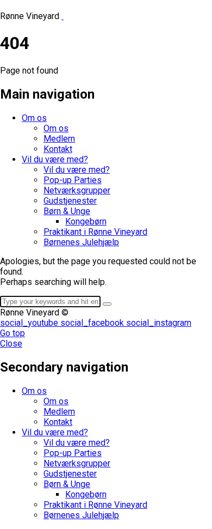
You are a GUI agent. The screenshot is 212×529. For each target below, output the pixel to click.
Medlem (59, 138)
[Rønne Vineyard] (136, 16)
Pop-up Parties (72, 180)
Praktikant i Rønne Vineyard (95, 232)
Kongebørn (86, 221)
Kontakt (57, 149)
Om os (34, 118)
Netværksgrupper (76, 190)
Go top (12, 333)
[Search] (107, 304)
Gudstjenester (70, 201)
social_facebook (93, 323)
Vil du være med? (55, 159)
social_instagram (158, 323)
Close (11, 343)
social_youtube (30, 323)
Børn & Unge (66, 211)
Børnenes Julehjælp (81, 242)
